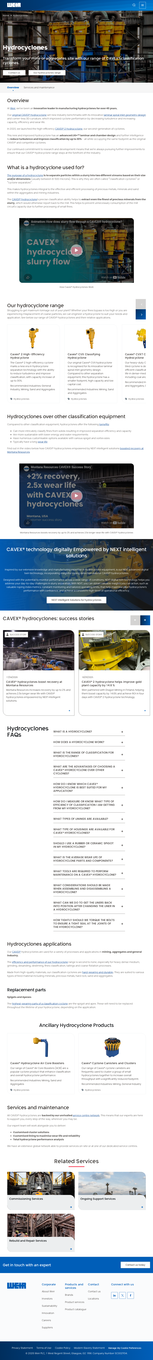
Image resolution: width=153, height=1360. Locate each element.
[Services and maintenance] (39, 84)
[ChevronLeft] (141, 304)
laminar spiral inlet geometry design (125, 115)
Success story (18, 635)
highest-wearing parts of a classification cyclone (40, 1003)
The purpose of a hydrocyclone (25, 175)
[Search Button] (134, 5)
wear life (43, 442)
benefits (104, 424)
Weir (12, 108)
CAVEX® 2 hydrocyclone (68, 129)
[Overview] (13, 84)
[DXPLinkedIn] (114, 1295)
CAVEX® (16, 952)
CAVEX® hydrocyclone (24, 199)
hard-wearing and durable (97, 972)
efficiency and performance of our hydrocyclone (40, 962)
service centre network (86, 1115)
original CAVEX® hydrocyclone (29, 115)
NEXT (79, 583)
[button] (134, 5)
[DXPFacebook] (130, 1295)
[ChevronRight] (141, 314)
